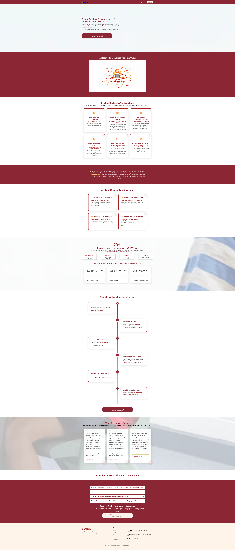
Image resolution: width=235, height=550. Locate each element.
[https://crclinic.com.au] (85, 2)
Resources (115, 537)
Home (132, 2)
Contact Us (116, 539)
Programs (142, 2)
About (136, 2)
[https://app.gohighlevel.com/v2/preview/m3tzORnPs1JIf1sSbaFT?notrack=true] (94, 528)
